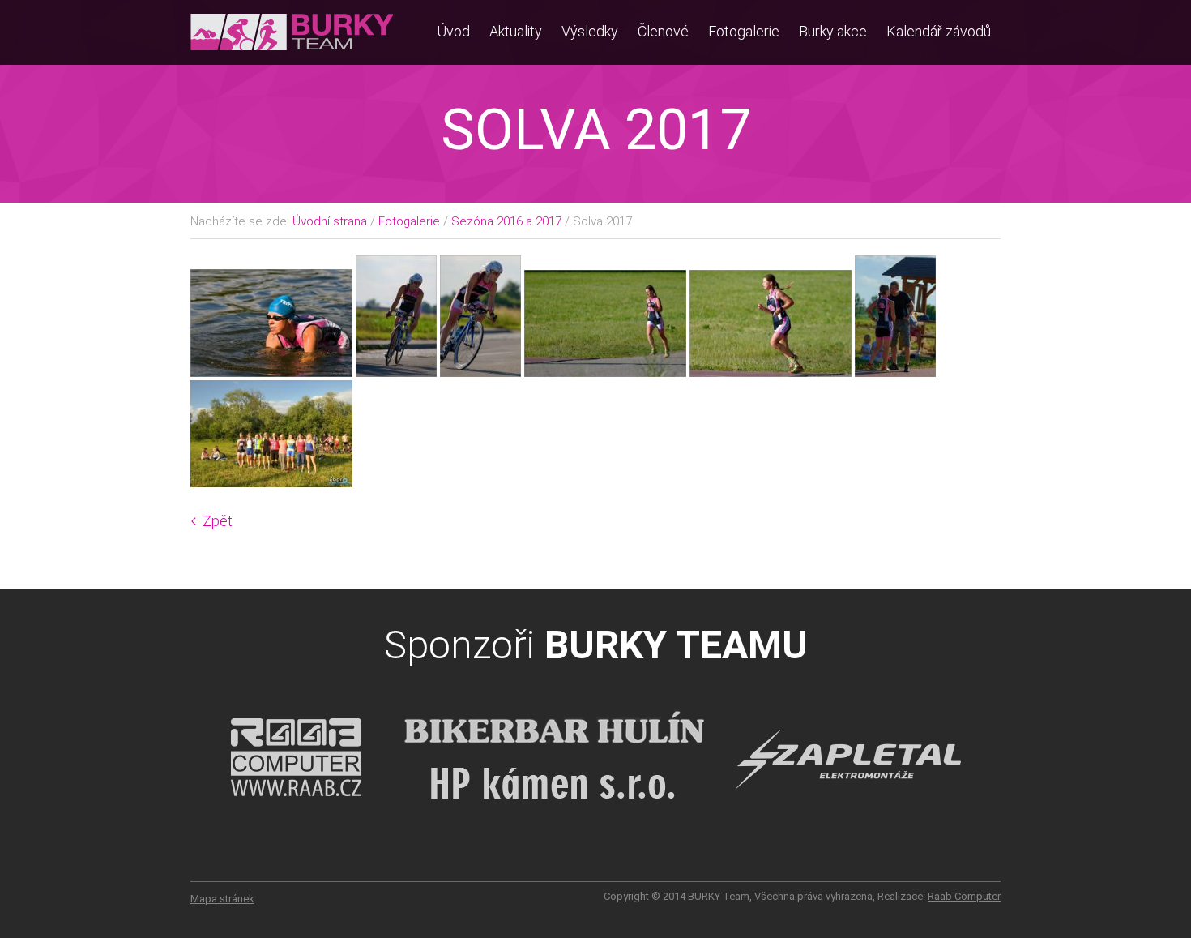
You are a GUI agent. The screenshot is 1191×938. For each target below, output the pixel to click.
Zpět (218, 520)
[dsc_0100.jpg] (772, 372)
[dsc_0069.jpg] (273, 372)
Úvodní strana (329, 221)
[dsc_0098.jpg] (482, 372)
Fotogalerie (743, 31)
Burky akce (833, 31)
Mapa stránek (222, 899)
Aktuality (515, 31)
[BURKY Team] (291, 56)
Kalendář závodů (938, 31)
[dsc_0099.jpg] (606, 372)
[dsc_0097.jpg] (398, 372)
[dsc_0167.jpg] (271, 482)
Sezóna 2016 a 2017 (506, 221)
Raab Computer (964, 896)
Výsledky (589, 31)
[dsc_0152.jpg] (895, 372)
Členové (663, 31)
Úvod (453, 31)
